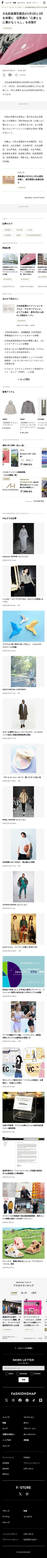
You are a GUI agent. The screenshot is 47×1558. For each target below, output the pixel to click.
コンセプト (28, 1517)
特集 (14, 2)
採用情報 (6, 1463)
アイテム (6, 1517)
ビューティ (21, 2)
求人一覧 (20, 445)
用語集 (26, 1440)
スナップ (6, 1446)
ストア (29, 2)
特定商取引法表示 (30, 1540)
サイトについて (8, 1457)
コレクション (29, 1417)
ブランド (6, 1511)
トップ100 (7, 1440)
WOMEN (23, 1374)
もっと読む (25, 379)
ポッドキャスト (30, 1434)
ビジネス (19, 7)
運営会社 (6, 1474)
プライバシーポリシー (32, 1463)
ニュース (9, 2)
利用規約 (27, 1457)
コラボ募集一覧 (10, 475)
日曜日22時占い (9, 1434)
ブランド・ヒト (38, 2)
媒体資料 (6, 1469)
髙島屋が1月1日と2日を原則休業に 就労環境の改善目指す (31, 179)
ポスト (26, 1423)
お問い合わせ (28, 1469)
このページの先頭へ (25, 1348)
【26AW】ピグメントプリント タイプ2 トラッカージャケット (28, 426)
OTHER (37, 1374)
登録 (23, 1380)
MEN (11, 1374)
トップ (4, 7)
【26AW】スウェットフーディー (10, 424)
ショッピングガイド (10, 1534)
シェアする (22, 75)
